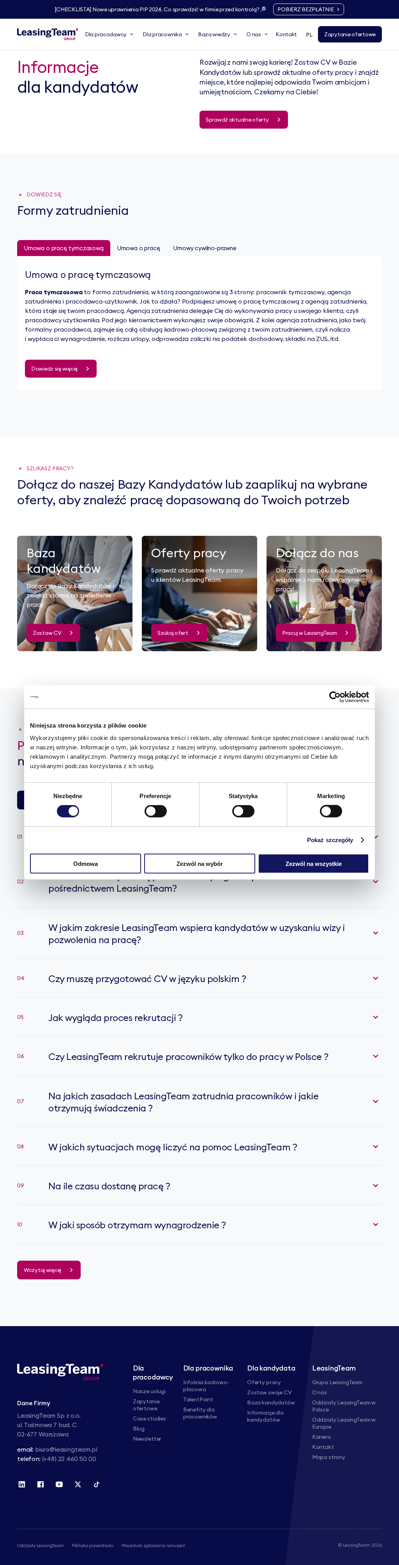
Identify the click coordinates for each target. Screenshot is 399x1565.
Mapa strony (328, 1457)
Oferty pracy (264, 1382)
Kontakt (323, 1446)
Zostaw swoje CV (269, 1392)
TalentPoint (198, 1399)
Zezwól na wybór (200, 863)
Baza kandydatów (271, 1402)
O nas (319, 1392)
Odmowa (85, 863)
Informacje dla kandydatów (265, 1416)
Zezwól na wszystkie (314, 863)
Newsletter (147, 1438)
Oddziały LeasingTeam (40, 1545)
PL (309, 34)
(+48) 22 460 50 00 (69, 1459)
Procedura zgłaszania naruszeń (153, 1545)
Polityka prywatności (93, 1545)
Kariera (321, 1436)
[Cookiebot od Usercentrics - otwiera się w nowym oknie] (335, 697)
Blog (139, 1428)
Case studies (149, 1418)
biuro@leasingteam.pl (66, 1449)
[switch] (156, 811)
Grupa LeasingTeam (337, 1382)
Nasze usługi (149, 1391)
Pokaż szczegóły (330, 840)
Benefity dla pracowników (200, 1413)
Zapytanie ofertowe (146, 1405)
